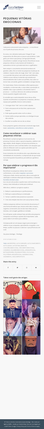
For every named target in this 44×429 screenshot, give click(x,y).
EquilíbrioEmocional (17, 250)
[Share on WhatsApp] (26, 267)
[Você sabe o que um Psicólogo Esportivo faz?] (31, 308)
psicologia (30, 252)
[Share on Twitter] (17, 267)
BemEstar (24, 245)
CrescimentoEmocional (26, 248)
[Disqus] (22, 385)
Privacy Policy (20, 426)
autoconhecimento (33, 243)
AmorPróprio (11, 243)
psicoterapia (7, 254)
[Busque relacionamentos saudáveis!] (12, 345)
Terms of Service (31, 426)
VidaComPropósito (18, 256)
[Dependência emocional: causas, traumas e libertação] (31, 327)
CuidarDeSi (6, 250)
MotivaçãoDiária (8, 252)
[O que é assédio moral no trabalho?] (31, 290)
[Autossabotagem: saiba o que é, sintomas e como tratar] (31, 345)
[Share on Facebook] (8, 267)
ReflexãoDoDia (16, 254)
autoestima (16, 245)
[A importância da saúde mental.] (12, 290)
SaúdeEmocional (27, 254)
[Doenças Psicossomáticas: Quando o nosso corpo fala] (12, 327)
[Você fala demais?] (12, 308)
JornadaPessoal (30, 250)
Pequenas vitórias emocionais (17, 20)
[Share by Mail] (36, 267)
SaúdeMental (7, 256)
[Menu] (38, 7)
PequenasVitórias (20, 252)
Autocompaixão (21, 243)
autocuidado (7, 245)
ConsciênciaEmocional (10, 248)
